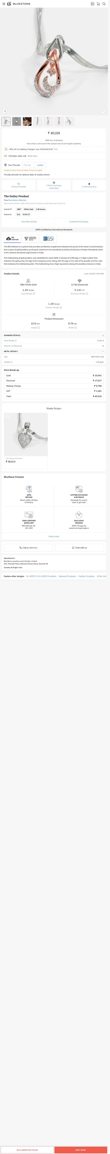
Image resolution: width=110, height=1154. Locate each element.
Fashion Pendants (86, 576)
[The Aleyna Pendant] (26, 434)
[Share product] (5, 111)
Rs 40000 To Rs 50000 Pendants (41, 576)
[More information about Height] (38, 328)
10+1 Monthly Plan (27, 1150)
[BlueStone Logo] (18, 4)
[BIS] (12, 238)
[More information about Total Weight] (16, 341)
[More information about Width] (75, 328)
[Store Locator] (92, 4)
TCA (55, 149)
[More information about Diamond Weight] (87, 294)
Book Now (32, 156)
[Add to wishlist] (102, 111)
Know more (54, 536)
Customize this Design (78, 221)
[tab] (6, 121)
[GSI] (48, 238)
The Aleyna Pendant (14, 458)
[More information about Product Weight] (61, 307)
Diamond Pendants (67, 576)
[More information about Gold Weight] (34, 294)
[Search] (104, 4)
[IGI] (30, 238)
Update (40, 165)
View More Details (29, 221)
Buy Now (81, 1150)
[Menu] (4, 4)
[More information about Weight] (11, 362)
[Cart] (98, 4)
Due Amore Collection (17, 200)
